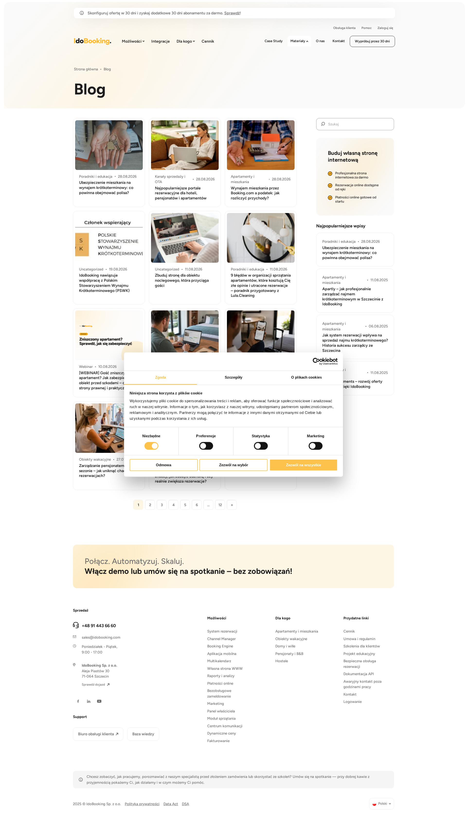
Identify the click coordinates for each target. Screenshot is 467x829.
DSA (185, 804)
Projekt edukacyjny (359, 654)
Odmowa (163, 465)
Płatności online (220, 683)
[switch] (206, 446)
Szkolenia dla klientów (361, 646)
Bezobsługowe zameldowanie (219, 694)
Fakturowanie (218, 741)
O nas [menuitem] (320, 41)
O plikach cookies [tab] (306, 377)
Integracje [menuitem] (160, 41)
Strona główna (86, 69)
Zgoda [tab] (160, 377)
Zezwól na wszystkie (303, 465)
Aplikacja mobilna (221, 654)
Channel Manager (221, 639)
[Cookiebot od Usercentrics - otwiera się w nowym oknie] (316, 361)
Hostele (281, 661)
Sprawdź (232, 13)
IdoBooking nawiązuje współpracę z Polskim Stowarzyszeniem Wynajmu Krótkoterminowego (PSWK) (104, 283)
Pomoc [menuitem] (366, 28)
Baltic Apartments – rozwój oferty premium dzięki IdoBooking (352, 384)
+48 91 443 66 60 (99, 625)
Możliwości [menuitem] (132, 41)
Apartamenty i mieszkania (296, 631)
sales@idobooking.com (101, 637)
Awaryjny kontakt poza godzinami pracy (362, 684)
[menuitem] (381, 803)
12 (220, 505)
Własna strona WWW (225, 668)
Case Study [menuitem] (274, 41)
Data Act (170, 804)
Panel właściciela (221, 711)
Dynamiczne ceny (221, 733)
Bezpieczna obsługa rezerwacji (359, 664)
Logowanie (352, 701)
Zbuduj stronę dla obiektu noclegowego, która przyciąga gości (182, 280)
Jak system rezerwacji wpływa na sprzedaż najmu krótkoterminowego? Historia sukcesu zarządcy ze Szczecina (355, 343)
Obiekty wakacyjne (291, 639)
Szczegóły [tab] (233, 377)
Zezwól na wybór (233, 465)
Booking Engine (220, 646)
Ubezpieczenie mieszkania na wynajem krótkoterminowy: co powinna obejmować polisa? (106, 187)
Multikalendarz (219, 661)
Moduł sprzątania (221, 718)
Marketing (215, 703)
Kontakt (350, 694)
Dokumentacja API (358, 674)
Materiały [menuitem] (297, 41)
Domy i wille (285, 646)
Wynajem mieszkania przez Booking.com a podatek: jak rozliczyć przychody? (255, 193)
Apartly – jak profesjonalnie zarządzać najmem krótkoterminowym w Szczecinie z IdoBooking (352, 296)
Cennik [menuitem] (208, 41)
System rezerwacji (222, 631)
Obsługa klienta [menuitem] (344, 28)
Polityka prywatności (142, 804)
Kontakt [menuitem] (338, 41)
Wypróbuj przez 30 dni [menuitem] (372, 41)
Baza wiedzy (143, 734)
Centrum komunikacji (224, 726)
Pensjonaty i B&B (289, 654)
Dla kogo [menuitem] (184, 41)
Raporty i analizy (220, 676)
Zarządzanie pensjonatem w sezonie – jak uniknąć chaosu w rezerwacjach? (106, 470)
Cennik (349, 631)
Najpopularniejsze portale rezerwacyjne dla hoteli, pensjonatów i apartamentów (181, 193)
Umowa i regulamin (359, 639)
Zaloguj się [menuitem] (385, 28)
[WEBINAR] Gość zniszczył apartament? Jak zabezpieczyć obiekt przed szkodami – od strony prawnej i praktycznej (106, 380)
